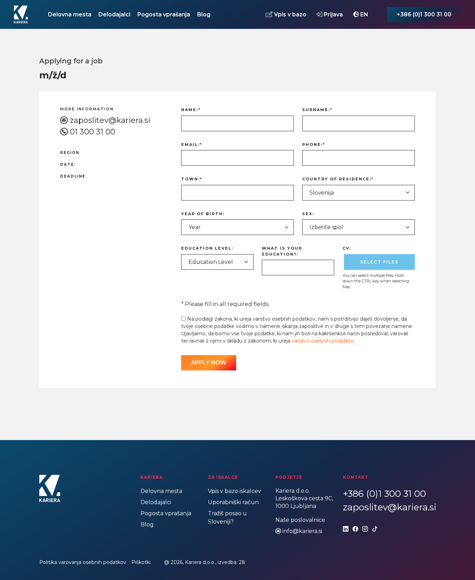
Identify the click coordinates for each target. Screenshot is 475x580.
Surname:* (317, 109)
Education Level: (207, 248)
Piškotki (141, 562)
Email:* (191, 144)
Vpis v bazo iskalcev (234, 491)
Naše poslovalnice (300, 520)
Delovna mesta (69, 14)
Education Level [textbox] (210, 262)
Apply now (208, 362)
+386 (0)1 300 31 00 (424, 14)
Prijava (332, 14)
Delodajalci (114, 14)
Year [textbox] (194, 227)
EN (363, 14)
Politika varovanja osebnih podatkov (82, 562)
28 (242, 562)
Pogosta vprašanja (163, 14)
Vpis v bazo (289, 14)
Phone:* (313, 144)
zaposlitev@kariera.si (110, 120)
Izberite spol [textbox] (326, 227)
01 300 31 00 (92, 131)
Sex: (308, 213)
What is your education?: (282, 251)
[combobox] (358, 193)
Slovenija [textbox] (321, 192)
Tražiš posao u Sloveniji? (227, 517)
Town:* (191, 179)
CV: (347, 248)
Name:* (191, 109)
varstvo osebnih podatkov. (323, 341)
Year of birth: (203, 213)
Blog (203, 14)
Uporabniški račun (233, 502)
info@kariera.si (302, 531)
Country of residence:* (338, 179)
